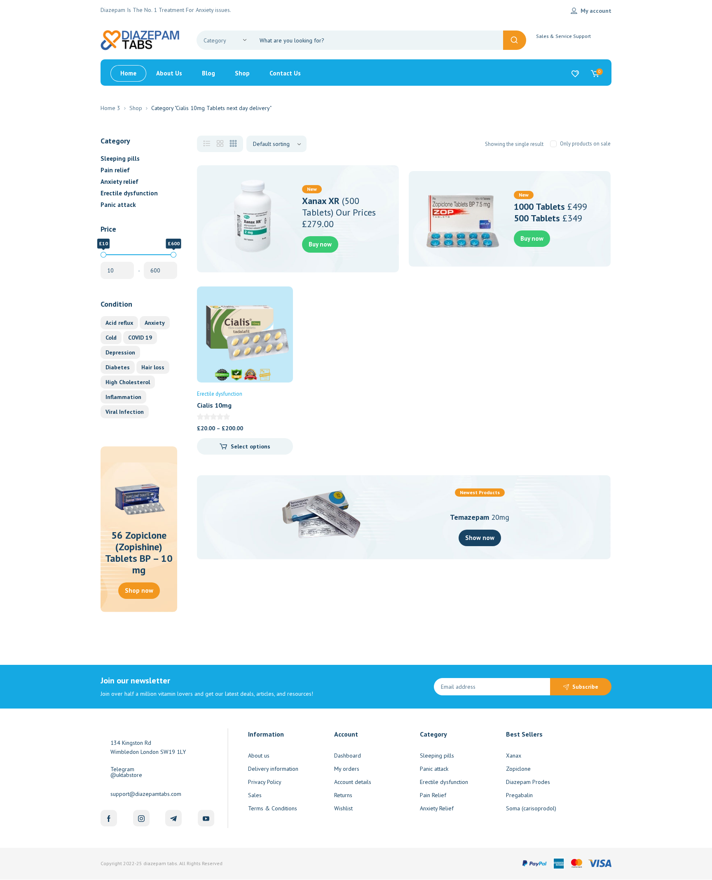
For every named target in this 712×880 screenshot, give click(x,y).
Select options (250, 446)
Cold (111, 337)
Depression (120, 352)
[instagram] (141, 818)
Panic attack (118, 205)
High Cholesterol (127, 382)
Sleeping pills (120, 158)
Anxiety (155, 322)
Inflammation (123, 397)
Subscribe (585, 686)
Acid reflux (119, 322)
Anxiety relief (119, 181)
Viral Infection (124, 411)
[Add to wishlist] (279, 299)
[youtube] (206, 818)
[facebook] (109, 818)
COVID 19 (140, 337)
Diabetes (117, 367)
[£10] (103, 255)
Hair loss (152, 367)
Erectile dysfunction (129, 193)
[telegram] (173, 818)
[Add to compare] (279, 316)
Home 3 (110, 108)
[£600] (173, 255)
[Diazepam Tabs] (142, 39)
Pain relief (115, 170)
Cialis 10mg (214, 405)
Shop (135, 108)
